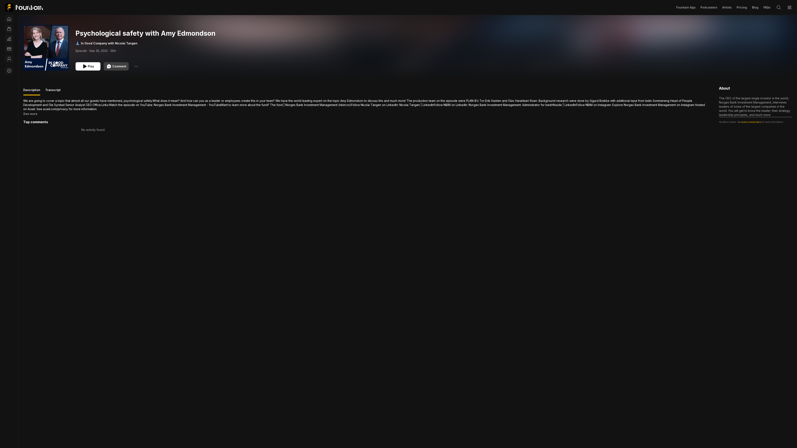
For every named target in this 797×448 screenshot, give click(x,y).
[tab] (31, 91)
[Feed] (9, 29)
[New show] (9, 71)
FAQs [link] (766, 7)
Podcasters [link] (708, 7)
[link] (24, 7)
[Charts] (9, 39)
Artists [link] (727, 7)
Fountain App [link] (686, 7)
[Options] (136, 66)
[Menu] (789, 7)
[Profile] (9, 59)
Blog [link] (755, 7)
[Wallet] (9, 49)
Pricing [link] (742, 7)
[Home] (9, 19)
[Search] (779, 7)
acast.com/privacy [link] (751, 122)
